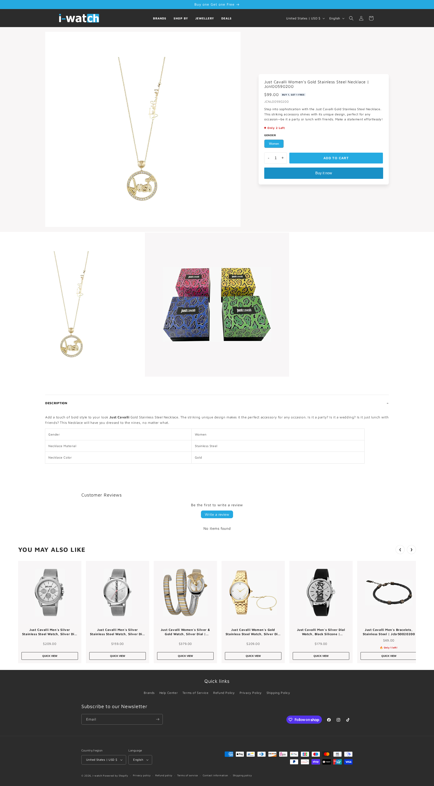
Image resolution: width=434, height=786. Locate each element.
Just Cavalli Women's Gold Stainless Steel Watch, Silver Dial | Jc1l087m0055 (253, 632)
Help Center (168, 693)
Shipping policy (242, 775)
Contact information (215, 775)
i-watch (97, 775)
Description (56, 403)
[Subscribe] (158, 719)
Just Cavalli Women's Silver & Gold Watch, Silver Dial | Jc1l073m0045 (185, 632)
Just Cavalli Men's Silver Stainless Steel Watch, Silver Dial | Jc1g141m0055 (117, 632)
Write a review (217, 514)
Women (274, 143)
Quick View (49, 656)
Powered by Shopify (115, 775)
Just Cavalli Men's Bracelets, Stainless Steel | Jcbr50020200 (389, 632)
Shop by (181, 18)
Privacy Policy (251, 693)
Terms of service (187, 775)
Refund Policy (224, 693)
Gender (270, 135)
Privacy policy (142, 775)
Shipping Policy (278, 693)
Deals (226, 18)
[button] (351, 18)
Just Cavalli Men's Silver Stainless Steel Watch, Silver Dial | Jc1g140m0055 (49, 632)
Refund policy (163, 775)
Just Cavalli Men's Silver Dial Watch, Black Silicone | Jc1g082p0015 (321, 632)
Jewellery (204, 18)
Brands (159, 18)
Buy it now (323, 173)
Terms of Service (195, 693)
